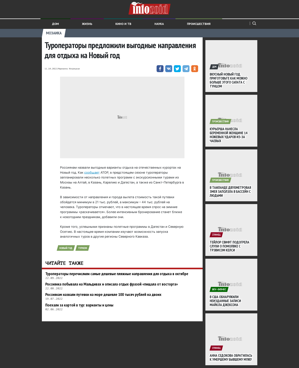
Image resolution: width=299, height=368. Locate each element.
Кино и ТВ (123, 24)
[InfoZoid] (149, 8)
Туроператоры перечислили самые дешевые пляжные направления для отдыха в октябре (116, 273)
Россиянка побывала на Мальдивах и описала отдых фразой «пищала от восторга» (111, 284)
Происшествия (199, 24)
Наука (159, 24)
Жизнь (87, 24)
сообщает (92, 172)
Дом (55, 24)
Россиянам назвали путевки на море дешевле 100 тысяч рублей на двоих (103, 294)
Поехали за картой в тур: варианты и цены (79, 305)
